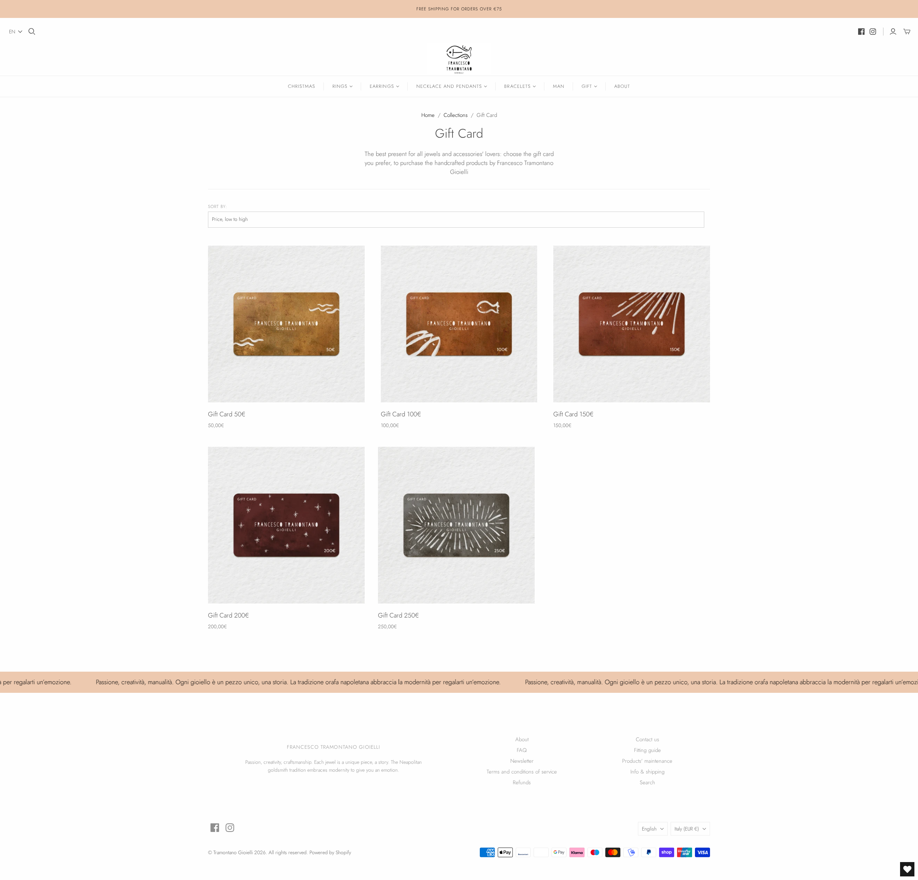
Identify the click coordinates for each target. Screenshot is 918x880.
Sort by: (217, 207)
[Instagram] (873, 31)
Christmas (301, 86)
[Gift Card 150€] (631, 324)
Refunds (522, 782)
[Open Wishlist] (907, 869)
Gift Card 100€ (401, 414)
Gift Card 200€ (228, 615)
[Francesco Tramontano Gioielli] (459, 59)
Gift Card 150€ (573, 414)
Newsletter (522, 761)
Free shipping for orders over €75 (459, 9)
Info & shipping (647, 772)
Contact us (647, 739)
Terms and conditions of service (522, 772)
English (649, 828)
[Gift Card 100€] (459, 324)
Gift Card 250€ (398, 615)
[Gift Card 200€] (286, 525)
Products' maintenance (647, 761)
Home (428, 115)
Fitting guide (647, 750)
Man (558, 86)
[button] (15, 31)
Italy (687, 828)
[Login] (893, 32)
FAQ (522, 750)
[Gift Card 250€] (456, 525)
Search (647, 782)
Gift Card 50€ (226, 414)
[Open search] (32, 31)
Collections (456, 115)
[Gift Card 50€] (286, 324)
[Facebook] (861, 31)
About (622, 86)
